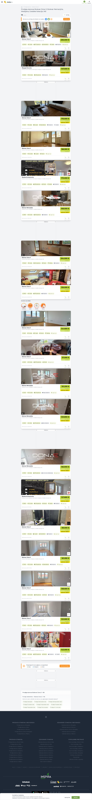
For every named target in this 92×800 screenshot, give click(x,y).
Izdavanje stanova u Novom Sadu (46, 742)
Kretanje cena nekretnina (76, 755)
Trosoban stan (56, 704)
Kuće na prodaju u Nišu (76, 744)
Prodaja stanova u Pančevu (15, 757)
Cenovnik (44, 767)
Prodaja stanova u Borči (23, 727)
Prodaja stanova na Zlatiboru (16, 759)
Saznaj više (67, 797)
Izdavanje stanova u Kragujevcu (46, 746)
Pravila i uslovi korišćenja (55, 767)
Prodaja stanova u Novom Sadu (15, 742)
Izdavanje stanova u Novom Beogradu (69, 729)
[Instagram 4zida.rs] (53, 792)
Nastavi (76, 797)
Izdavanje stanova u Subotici (46, 748)
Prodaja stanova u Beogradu (23, 725)
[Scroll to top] (46, 717)
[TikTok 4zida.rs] (56, 792)
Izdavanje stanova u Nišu (46, 744)
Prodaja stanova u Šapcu (16, 753)
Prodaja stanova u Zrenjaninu (16, 750)
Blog (13, 767)
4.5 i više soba (55, 707)
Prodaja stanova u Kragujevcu (16, 746)
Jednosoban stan (40, 701)
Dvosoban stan (28, 704)
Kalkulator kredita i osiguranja (76, 759)
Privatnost (77, 767)
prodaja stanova (27, 6)
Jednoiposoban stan (55, 701)
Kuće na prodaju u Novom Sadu (76, 742)
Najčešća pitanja (68, 767)
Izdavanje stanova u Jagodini (46, 757)
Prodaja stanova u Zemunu (23, 729)
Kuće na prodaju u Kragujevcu (76, 746)
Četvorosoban (43, 707)
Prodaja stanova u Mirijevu (23, 733)
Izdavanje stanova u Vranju (46, 759)
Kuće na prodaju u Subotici (76, 748)
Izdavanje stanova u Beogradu (68, 725)
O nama (19, 767)
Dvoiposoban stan (43, 704)
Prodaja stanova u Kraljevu (16, 761)
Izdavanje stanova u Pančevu (46, 755)
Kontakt (25, 767)
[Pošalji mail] (59, 792)
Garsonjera (27, 701)
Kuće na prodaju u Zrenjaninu (76, 750)
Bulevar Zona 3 (35, 6)
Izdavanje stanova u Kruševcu (46, 753)
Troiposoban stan (29, 707)
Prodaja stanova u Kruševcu (15, 755)
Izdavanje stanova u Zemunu (68, 727)
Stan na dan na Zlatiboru (46, 761)
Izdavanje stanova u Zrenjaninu (46, 750)
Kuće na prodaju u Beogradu (76, 753)
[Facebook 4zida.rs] (51, 792)
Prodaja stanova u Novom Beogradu (23, 731)
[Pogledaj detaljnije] (46, 30)
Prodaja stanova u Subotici (16, 748)
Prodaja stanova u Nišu (15, 744)
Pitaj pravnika (76, 757)
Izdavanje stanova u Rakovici (68, 733)
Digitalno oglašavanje (34, 767)
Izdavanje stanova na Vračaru (68, 731)
